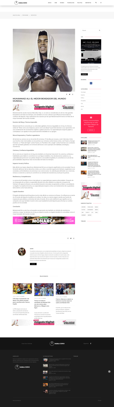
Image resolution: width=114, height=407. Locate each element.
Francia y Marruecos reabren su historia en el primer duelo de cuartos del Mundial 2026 (64, 300)
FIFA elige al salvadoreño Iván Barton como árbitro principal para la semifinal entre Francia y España (21, 301)
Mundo (62, 2)
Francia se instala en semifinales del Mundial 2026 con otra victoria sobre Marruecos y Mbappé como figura (42, 304)
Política (79, 2)
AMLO (96, 212)
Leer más (84, 74)
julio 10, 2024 (16, 15)
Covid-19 (87, 212)
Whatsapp (84, 215)
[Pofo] (20, 3)
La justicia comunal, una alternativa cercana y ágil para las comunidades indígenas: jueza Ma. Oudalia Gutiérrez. (59, 391)
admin (26, 15)
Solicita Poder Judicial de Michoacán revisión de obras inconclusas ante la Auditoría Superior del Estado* (59, 365)
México (96, 209)
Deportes (88, 2)
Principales (83, 100)
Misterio (89, 215)
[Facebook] (100, 2)
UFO (82, 109)
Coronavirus (90, 209)
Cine (56, 2)
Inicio (49, 2)
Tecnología (70, 2)
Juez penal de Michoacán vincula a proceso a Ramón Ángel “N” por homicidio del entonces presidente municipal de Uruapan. (58, 384)
